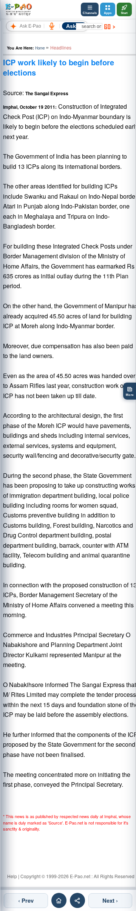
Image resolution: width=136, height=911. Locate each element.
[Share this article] (77, 900)
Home (40, 48)
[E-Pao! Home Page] (18, 9)
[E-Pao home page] (58, 900)
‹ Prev (26, 900)
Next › (110, 900)
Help (12, 876)
